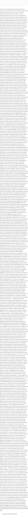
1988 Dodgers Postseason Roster (13, 507)
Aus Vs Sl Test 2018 (18, 505)
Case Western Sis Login (8, 505)
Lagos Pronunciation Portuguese (7, 503)
